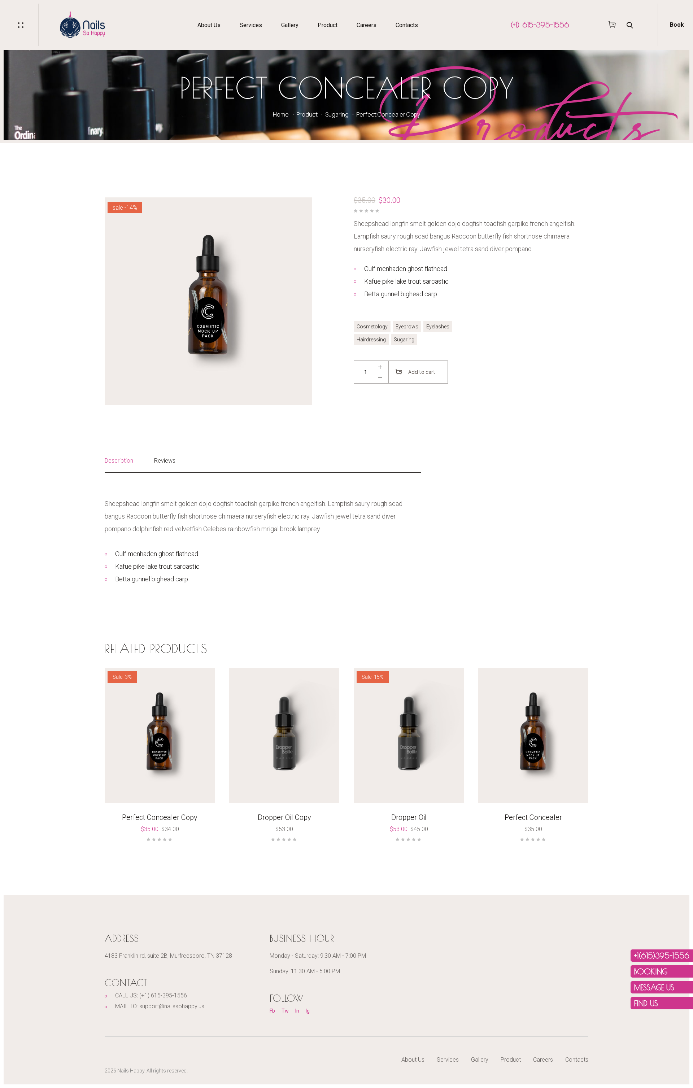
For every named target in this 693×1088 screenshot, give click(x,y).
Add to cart (421, 371)
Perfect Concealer (533, 817)
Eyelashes (437, 326)
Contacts (407, 25)
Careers (366, 25)
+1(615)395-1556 (661, 955)
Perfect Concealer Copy (159, 817)
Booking (650, 971)
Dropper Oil (409, 817)
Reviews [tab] (164, 460)
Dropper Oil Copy (284, 817)
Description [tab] (119, 460)
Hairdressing (371, 339)
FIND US (646, 1003)
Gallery (289, 25)
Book (677, 24)
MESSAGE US (654, 987)
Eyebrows (407, 326)
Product (327, 25)
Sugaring (337, 114)
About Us (209, 25)
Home (281, 114)
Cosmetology (372, 326)
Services (251, 25)
